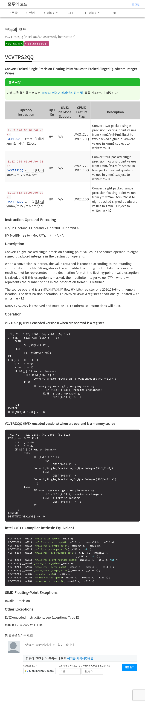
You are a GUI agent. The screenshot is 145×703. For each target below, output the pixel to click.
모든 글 (13, 12)
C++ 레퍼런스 (91, 12)
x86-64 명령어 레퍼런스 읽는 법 (62, 92)
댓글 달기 (130, 667)
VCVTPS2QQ (15, 139)
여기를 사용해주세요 (80, 658)
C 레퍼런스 (51, 12)
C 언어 (30, 12)
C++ (70, 12)
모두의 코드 (17, 4)
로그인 (136, 4)
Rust (113, 12)
